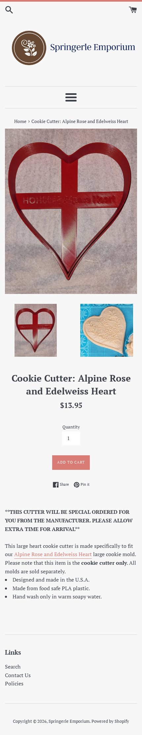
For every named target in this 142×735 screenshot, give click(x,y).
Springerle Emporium (69, 721)
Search (12, 666)
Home (20, 121)
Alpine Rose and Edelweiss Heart (53, 554)
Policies (14, 683)
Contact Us (18, 675)
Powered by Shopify (110, 721)
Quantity (71, 427)
